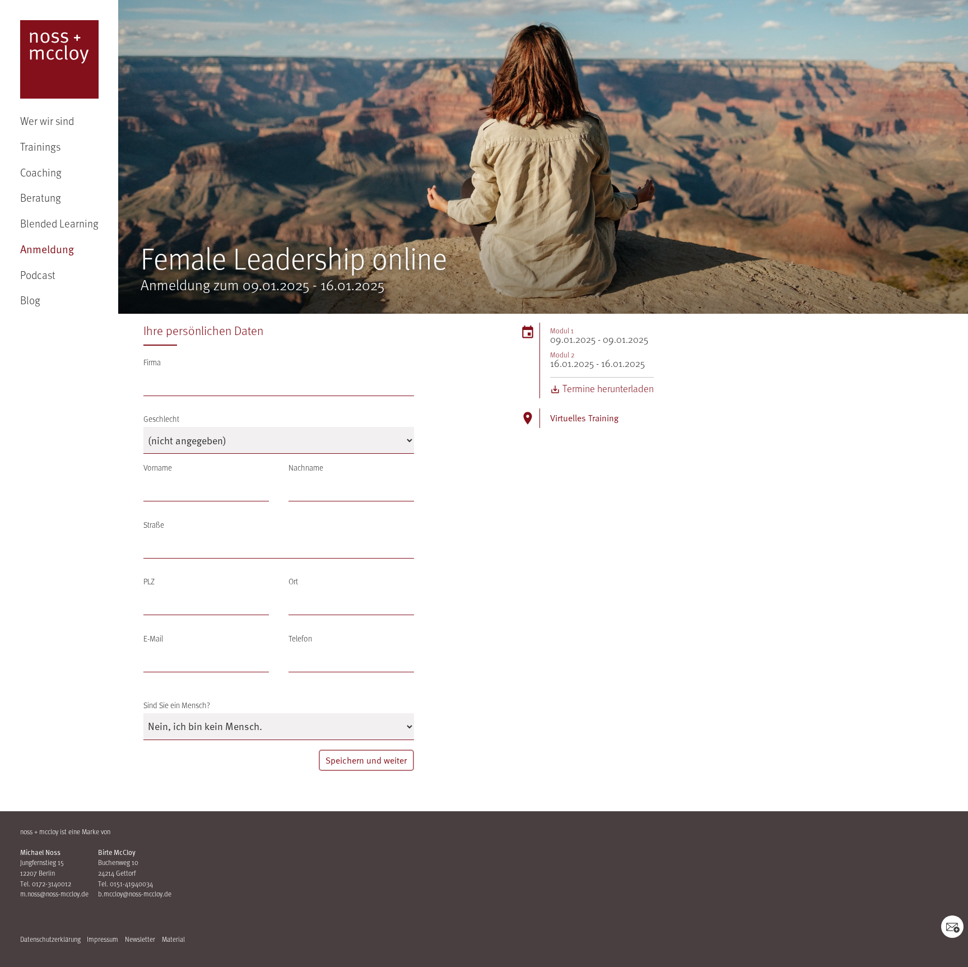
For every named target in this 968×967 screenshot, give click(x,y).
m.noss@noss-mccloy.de (54, 894)
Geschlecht (161, 419)
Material (173, 939)
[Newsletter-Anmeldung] (952, 926)
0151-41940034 (131, 883)
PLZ (149, 581)
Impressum (102, 939)
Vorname (157, 467)
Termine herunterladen (607, 388)
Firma (152, 362)
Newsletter (140, 939)
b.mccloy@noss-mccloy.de (134, 894)
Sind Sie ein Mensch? (176, 705)
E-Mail (153, 638)
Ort (293, 581)
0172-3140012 (51, 883)
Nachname (305, 467)
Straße (153, 525)
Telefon (300, 638)
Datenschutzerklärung (50, 939)
